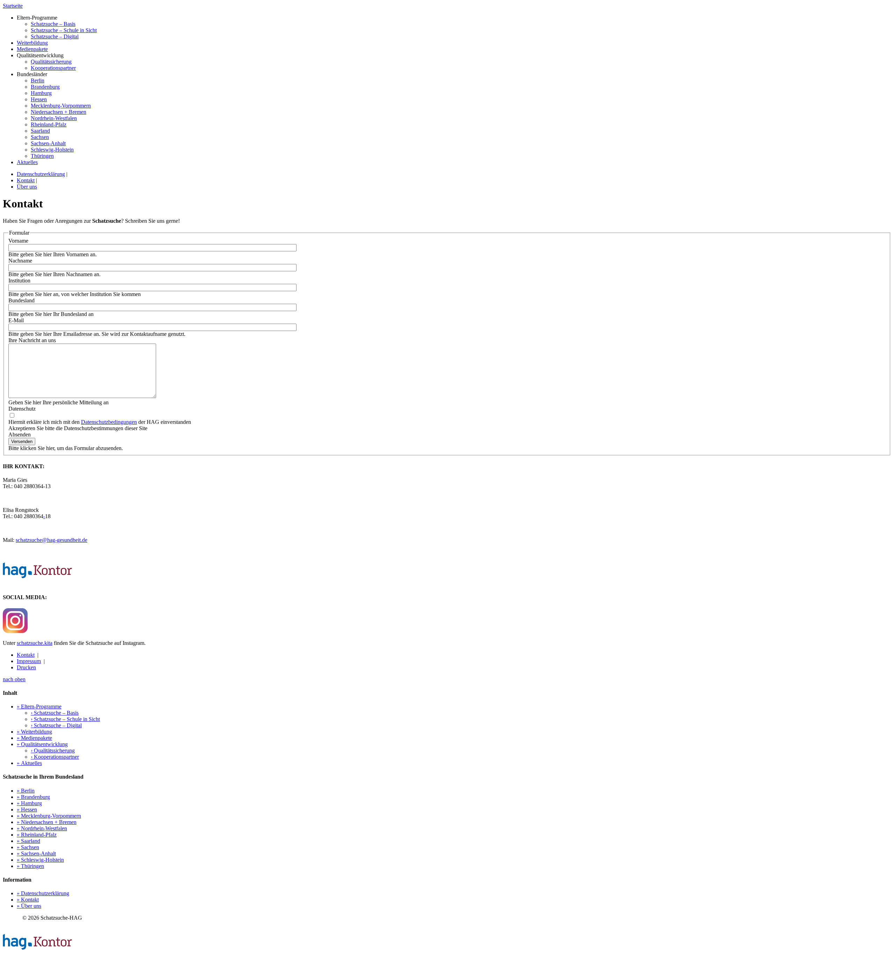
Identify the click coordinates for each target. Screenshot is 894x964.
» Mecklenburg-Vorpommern (49, 816)
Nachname (20, 261)
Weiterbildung (32, 43)
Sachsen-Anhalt (48, 143)
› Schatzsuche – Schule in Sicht (65, 719)
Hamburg (41, 93)
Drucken (26, 667)
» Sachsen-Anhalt (36, 853)
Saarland (40, 131)
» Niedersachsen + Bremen (46, 822)
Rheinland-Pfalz (48, 124)
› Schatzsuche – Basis (55, 713)
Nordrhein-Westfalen (54, 118)
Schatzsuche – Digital (55, 36)
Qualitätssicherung (51, 62)
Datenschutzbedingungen (109, 422)
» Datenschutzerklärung (43, 893)
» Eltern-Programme (39, 706)
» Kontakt (28, 900)
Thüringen (42, 156)
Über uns (27, 187)
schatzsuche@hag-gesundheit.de (51, 540)
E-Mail (16, 320)
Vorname (18, 241)
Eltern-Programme (57, 27)
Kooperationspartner (53, 68)
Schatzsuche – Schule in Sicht (64, 30)
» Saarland (28, 841)
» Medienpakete (34, 738)
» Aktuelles (29, 763)
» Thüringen (30, 866)
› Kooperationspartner (55, 757)
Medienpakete (32, 49)
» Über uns (29, 906)
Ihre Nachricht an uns (32, 340)
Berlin (37, 80)
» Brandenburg (33, 797)
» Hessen (27, 809)
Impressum (29, 661)
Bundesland (21, 300)
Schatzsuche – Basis (53, 24)
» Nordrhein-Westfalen (42, 828)
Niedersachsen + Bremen (58, 112)
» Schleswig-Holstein (40, 860)
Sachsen (40, 137)
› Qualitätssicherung (53, 750)
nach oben (14, 679)
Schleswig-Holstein (52, 150)
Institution (19, 281)
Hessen (39, 99)
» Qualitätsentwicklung (42, 744)
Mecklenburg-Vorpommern (61, 106)
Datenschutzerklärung (41, 174)
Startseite (13, 6)
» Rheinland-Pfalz (37, 835)
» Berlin (26, 791)
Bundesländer (54, 115)
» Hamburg (29, 803)
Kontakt (26, 180)
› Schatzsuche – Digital (56, 725)
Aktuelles (27, 162)
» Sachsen (28, 847)
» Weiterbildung (34, 732)
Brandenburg (45, 87)
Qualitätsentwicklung (46, 61)
